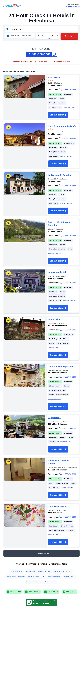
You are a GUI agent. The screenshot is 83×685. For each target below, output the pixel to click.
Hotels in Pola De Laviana (16, 576)
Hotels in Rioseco (44, 571)
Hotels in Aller (30, 571)
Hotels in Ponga (69, 576)
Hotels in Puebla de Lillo (36, 576)
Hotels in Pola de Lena (33, 582)
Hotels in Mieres (50, 582)
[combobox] (44, 29)
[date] (7, 35)
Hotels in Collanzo (16, 571)
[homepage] (12, 5)
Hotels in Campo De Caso (62, 571)
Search (71, 36)
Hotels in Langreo (54, 576)
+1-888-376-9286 (73, 6)
